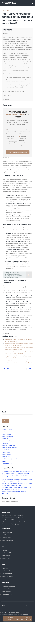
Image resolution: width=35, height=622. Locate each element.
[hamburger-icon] (32, 3)
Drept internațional (7, 441)
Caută (4, 412)
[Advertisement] (17, 388)
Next (29, 368)
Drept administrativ (7, 430)
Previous (6, 368)
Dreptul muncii (6, 456)
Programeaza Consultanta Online (17, 152)
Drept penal (5, 443)
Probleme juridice (6, 463)
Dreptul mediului (6, 454)
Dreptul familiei (6, 450)
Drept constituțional (7, 436)
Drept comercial (6, 434)
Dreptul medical (6, 452)
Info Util (4, 461)
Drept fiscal (5, 10)
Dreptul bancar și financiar (9, 447)
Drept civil (4, 432)
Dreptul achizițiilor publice (9, 445)
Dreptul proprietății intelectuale (10, 459)
